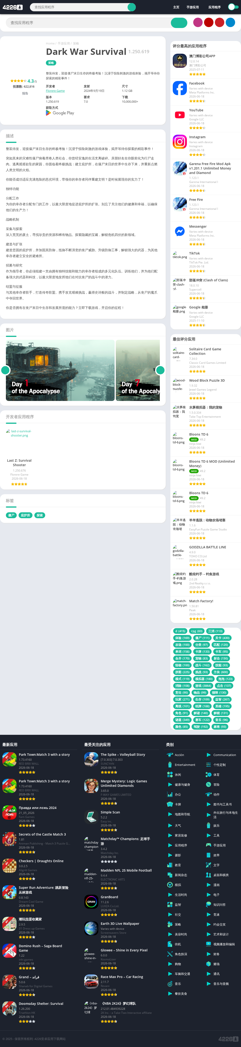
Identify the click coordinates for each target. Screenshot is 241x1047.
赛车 (202, 720)
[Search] (132, 7)
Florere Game (55, 91)
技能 (221, 665)
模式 (182, 679)
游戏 (203, 685)
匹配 (221, 645)
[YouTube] (208, 22)
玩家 (182, 699)
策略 (76, 43)
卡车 (221, 651)
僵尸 (11, 515)
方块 (221, 672)
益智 (222, 699)
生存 (202, 699)
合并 (182, 658)
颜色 (181, 726)
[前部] (5, 370)
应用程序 (215, 7)
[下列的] (160, 370)
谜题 (182, 720)
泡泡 (225, 679)
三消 (215, 631)
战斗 (202, 665)
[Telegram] (230, 22)
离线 (182, 706)
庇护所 (25, 515)
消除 (182, 685)
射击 (221, 658)
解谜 (201, 713)
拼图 (182, 672)
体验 (182, 638)
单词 (182, 651)
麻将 (220, 726)
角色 (181, 713)
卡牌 (202, 651)
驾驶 (201, 726)
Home (50, 43)
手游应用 (193, 7)
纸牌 (202, 706)
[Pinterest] (219, 22)
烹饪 (181, 692)
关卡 (222, 638)
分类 (201, 645)
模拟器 (204, 679)
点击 (224, 685)
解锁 (221, 713)
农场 (182, 645)
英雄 (222, 706)
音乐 (221, 720)
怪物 (182, 665)
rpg (196, 631)
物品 (200, 692)
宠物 (201, 658)
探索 (40, 515)
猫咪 (219, 692)
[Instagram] (198, 22)
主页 (176, 7)
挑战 (201, 672)
